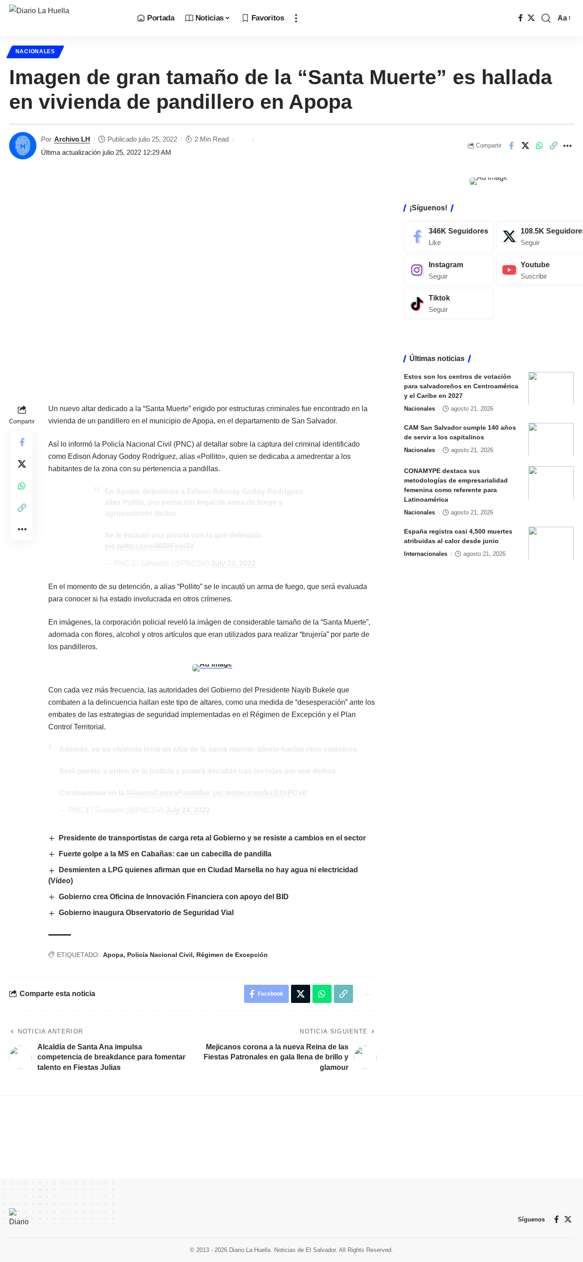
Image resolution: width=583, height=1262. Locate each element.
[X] (531, 18)
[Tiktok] (449, 303)
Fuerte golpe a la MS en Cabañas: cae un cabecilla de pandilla (166, 854)
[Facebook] (520, 18)
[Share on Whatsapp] (539, 145)
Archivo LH (72, 139)
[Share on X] (525, 145)
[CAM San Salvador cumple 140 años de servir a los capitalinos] (551, 439)
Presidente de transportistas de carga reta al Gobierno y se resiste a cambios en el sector (212, 838)
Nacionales (35, 51)
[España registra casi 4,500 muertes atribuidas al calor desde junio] (551, 543)
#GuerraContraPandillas (168, 793)
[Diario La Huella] (66, 18)
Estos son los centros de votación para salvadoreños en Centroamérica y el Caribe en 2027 (461, 385)
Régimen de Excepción (232, 954)
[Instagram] (449, 269)
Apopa (113, 954)
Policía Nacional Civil (160, 954)
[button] (296, 18)
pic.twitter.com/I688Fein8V (149, 546)
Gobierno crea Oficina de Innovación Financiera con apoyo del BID (174, 897)
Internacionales (425, 553)
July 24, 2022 (233, 563)
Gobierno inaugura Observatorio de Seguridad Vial (146, 912)
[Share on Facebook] (511, 145)
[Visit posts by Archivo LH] (22, 145)
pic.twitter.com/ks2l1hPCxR (260, 793)
